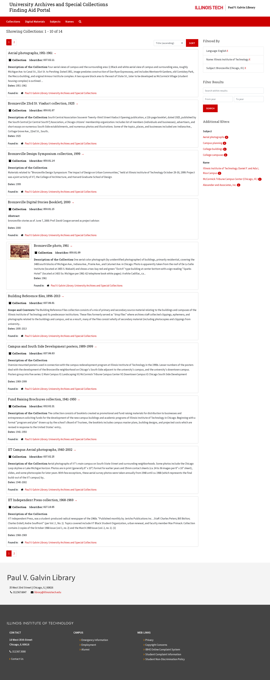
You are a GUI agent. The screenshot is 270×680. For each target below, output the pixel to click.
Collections (13, 21)
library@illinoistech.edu (47, 592)
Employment (88, 645)
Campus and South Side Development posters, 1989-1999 (51, 346)
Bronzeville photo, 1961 (52, 245)
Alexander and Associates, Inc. (220, 185)
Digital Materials (35, 21)
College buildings (213, 149)
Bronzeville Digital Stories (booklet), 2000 (39, 202)
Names (69, 21)
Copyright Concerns (156, 645)
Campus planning (213, 143)
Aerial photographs (214, 137)
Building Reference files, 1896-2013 (34, 296)
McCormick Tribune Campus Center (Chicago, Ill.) (230, 179)
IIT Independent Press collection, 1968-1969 (41, 500)
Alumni (85, 649)
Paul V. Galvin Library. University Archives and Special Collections (61, 93)
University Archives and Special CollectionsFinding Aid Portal (58, 7)
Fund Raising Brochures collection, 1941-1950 (42, 399)
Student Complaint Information (163, 654)
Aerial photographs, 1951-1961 (30, 53)
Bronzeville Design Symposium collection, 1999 (44, 154)
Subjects (55, 21)
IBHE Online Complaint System (162, 649)
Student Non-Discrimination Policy (165, 659)
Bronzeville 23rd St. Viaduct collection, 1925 (41, 103)
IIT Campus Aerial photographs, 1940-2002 (40, 449)
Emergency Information (94, 640)
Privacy (149, 640)
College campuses (213, 155)
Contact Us (17, 659)
